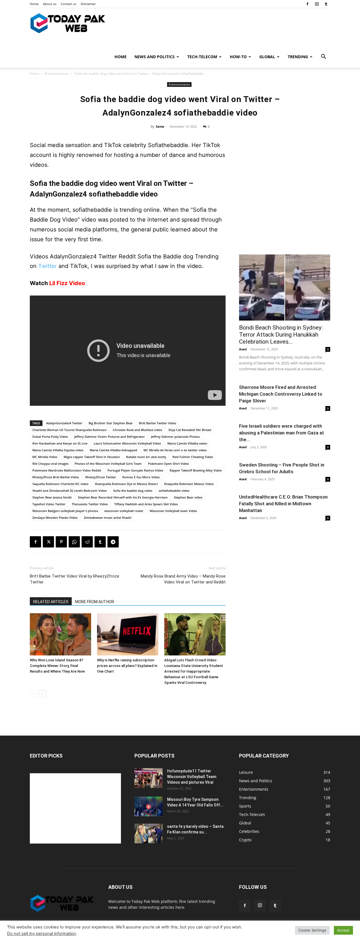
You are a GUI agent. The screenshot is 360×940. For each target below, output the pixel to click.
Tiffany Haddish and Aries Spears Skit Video (146, 504)
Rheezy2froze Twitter (100, 477)
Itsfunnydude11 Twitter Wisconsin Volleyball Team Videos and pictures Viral (191, 777)
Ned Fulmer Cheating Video (192, 457)
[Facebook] (307, 4)
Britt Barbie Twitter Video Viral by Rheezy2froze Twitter (74, 579)
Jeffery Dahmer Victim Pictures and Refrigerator (109, 436)
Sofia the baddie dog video (132, 490)
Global (267, 56)
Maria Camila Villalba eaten (187, 443)
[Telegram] (113, 541)
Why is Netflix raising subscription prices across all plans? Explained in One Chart (127, 665)
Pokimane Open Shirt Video (168, 463)
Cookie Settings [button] (312, 930)
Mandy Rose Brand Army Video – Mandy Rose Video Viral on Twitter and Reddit (183, 579)
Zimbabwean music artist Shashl (107, 517)
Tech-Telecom (202, 56)
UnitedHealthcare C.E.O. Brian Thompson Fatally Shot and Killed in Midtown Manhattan (283, 503)
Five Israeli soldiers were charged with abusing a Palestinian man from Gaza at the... (281, 432)
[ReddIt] (87, 541)
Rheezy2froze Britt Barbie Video (55, 477)
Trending (298, 56)
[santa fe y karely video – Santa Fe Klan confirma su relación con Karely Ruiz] (148, 833)
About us (49, 4)
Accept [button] (343, 930)
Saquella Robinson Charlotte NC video (60, 484)
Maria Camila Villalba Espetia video (58, 450)
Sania (160, 126)
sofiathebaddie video (174, 490)
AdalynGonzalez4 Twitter (64, 423)
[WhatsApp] (74, 541)
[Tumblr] (326, 4)
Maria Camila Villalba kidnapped (113, 450)
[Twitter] (48, 541)
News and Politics (154, 56)
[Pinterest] (61, 541)
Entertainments (57, 73)
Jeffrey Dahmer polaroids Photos (175, 436)
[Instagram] (316, 4)
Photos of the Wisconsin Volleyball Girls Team (108, 463)
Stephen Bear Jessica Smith (52, 497)
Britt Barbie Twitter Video (157, 423)
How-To (238, 56)
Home (34, 4)
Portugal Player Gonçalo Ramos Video (135, 470)
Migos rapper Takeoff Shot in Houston (92, 457)
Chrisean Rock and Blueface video (137, 430)
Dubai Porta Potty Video (50, 436)
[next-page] (42, 693)
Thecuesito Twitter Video (90, 504)
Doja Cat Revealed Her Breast (189, 430)
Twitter (47, 266)
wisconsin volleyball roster (123, 511)
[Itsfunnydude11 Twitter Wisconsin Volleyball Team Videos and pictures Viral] (148, 778)
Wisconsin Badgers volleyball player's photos (65, 511)
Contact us (68, 4)
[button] (323, 57)
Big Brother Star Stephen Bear (111, 423)
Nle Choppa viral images (50, 463)
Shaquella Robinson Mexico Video (189, 484)
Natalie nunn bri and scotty (146, 457)
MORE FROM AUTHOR (94, 601)
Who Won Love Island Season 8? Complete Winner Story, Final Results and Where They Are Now (57, 665)
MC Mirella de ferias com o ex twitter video (175, 450)
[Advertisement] (284, 208)
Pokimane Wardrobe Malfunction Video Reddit (66, 470)
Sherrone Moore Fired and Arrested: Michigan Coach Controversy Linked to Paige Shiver (280, 393)
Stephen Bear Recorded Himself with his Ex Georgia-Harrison (123, 497)
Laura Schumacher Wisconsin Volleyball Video (127, 443)
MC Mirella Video (44, 457)
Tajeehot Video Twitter (49, 504)
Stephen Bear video (188, 497)
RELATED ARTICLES (50, 601)
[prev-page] (33, 693)
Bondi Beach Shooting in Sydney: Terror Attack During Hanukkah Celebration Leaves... (281, 334)
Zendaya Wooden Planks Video (55, 517)
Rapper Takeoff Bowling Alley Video (196, 470)
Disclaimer (88, 4)
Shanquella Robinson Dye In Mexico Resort (126, 484)
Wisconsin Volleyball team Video (173, 511)
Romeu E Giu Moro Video (141, 477)
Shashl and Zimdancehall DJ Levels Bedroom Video (69, 490)
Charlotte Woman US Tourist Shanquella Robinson (69, 430)
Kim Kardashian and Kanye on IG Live (59, 443)
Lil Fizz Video (67, 283)
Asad (243, 349)
